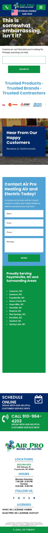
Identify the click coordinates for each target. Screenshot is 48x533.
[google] (19, 498)
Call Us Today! (25, 530)
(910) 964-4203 (24, 465)
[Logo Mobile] (23, 8)
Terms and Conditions (34, 524)
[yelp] (29, 498)
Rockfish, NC (15, 318)
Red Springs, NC (17, 314)
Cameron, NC (15, 291)
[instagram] (24, 498)
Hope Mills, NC (16, 304)
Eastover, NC (15, 294)
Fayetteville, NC (16, 298)
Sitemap (8, 524)
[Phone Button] (41, 7)
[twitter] (34, 498)
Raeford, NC (15, 311)
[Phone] (6, 7)
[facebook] (14, 498)
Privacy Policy (18, 524)
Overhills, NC (15, 308)
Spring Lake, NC (17, 324)
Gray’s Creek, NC (17, 301)
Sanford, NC (15, 321)
